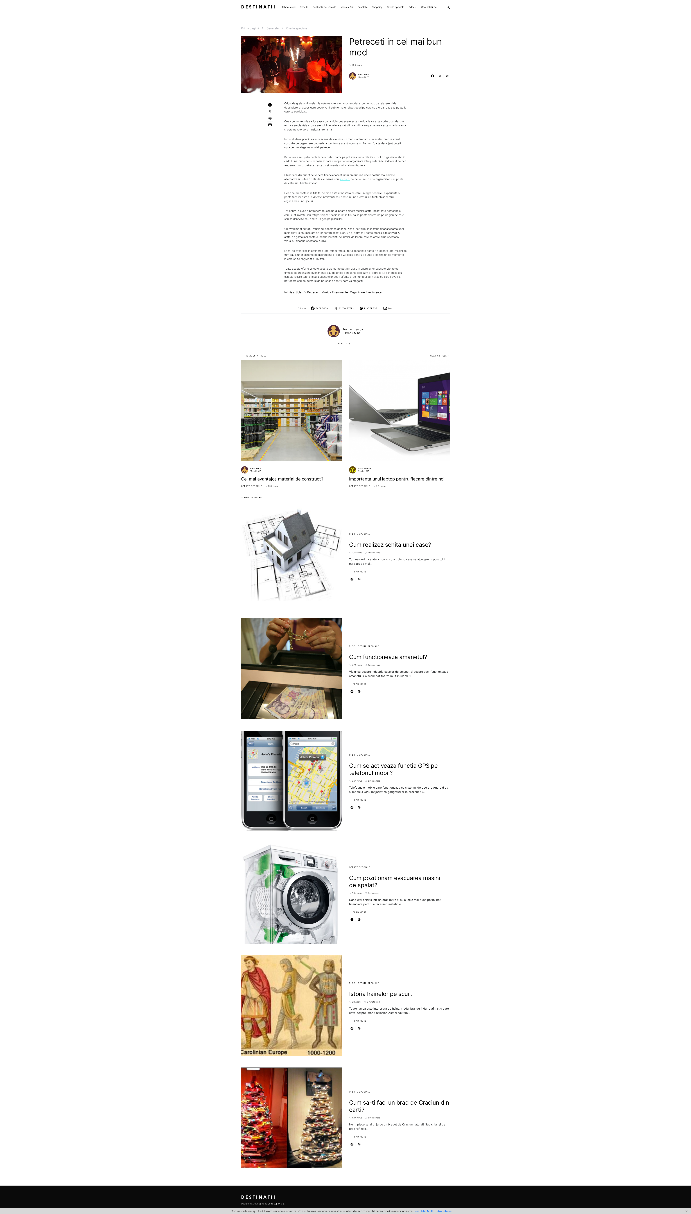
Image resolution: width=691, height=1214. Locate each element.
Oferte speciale (296, 28)
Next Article (438, 356)
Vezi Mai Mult (424, 1211)
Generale (273, 28)
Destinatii (258, 7)
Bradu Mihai (363, 74)
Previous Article (255, 356)
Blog (352, 646)
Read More (360, 571)
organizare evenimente (365, 292)
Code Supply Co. (276, 1203)
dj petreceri (311, 292)
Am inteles (444, 1211)
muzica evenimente (335, 292)
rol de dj (345, 179)
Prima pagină (250, 28)
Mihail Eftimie (364, 468)
